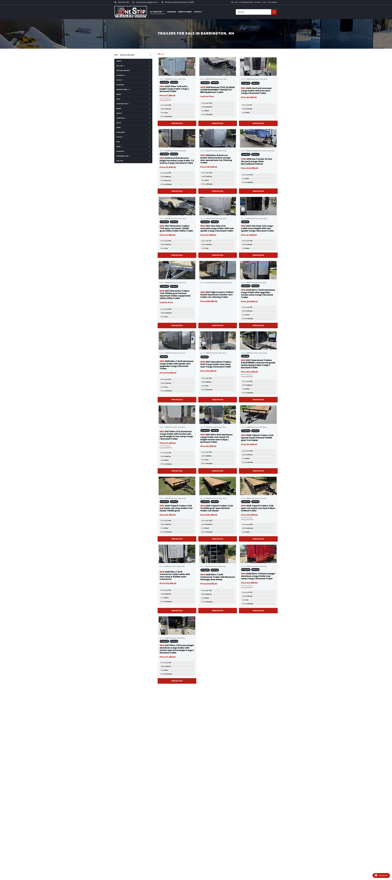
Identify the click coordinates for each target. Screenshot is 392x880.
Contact (198, 12)
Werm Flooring (185, 12)
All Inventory (156, 12)
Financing (171, 12)
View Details (177, 123)
